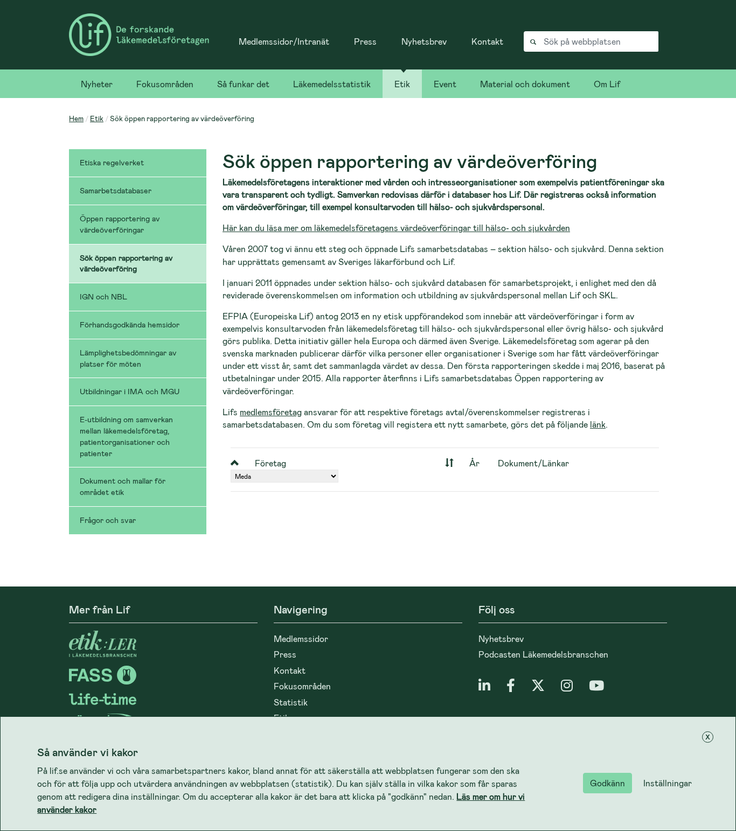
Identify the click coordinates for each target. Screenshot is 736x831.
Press (365, 41)
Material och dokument (525, 84)
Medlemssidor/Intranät (284, 41)
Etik (402, 84)
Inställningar (667, 783)
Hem (76, 118)
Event (445, 84)
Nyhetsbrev (424, 41)
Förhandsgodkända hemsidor (129, 324)
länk (598, 424)
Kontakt (487, 41)
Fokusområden (164, 84)
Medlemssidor (301, 638)
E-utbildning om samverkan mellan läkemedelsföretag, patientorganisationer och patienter (126, 436)
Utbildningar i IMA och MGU (129, 391)
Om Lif (607, 84)
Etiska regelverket (112, 162)
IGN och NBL (103, 296)
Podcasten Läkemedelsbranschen (543, 654)
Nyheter (97, 84)
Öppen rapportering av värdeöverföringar (120, 224)
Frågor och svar (108, 520)
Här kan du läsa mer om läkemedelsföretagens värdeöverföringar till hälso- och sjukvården (396, 227)
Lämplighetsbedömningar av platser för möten (128, 358)
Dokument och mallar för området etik (122, 486)
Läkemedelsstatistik (332, 84)
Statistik (291, 702)
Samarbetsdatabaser (115, 190)
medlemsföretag (271, 412)
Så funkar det (243, 84)
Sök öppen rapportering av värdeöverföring (126, 263)
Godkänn (607, 783)
